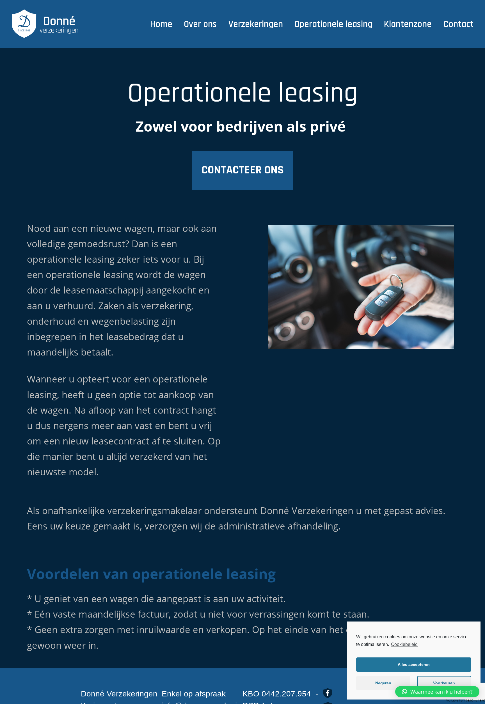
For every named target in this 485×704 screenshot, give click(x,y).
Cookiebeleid (404, 644)
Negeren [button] (383, 683)
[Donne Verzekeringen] (45, 24)
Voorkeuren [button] (444, 683)
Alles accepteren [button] (414, 664)
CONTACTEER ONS (243, 170)
